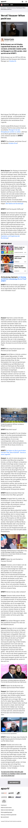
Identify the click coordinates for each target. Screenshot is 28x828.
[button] (14, 29)
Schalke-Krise (13, 143)
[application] (14, 29)
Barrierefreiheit (5, 817)
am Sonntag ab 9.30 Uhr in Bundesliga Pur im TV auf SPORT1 (13, 279)
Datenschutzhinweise (6, 807)
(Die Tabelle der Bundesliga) (14, 203)
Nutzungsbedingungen (6, 812)
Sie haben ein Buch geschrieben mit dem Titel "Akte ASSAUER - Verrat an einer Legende (13, 452)
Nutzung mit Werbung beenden (8, 814)
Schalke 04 (12, 61)
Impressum (4, 805)
